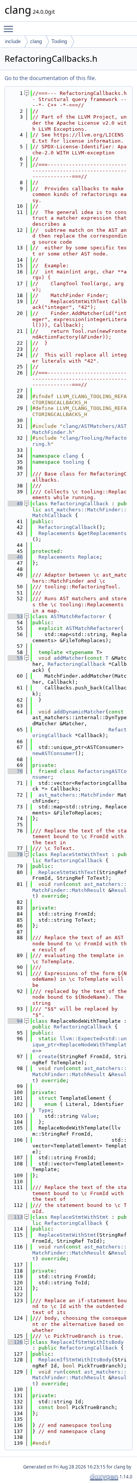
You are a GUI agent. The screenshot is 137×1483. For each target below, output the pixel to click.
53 (15, 616)
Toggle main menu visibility (10, 28)
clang (36, 41)
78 (15, 854)
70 (15, 771)
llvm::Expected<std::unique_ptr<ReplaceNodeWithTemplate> (79, 1044)
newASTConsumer (53, 753)
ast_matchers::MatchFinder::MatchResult (79, 887)
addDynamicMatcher (79, 712)
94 (15, 1021)
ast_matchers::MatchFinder (76, 795)
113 (15, 1217)
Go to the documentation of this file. (50, 78)
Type (44, 1110)
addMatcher (69, 658)
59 (15, 658)
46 (15, 557)
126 (15, 1342)
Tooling (59, 41)
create (47, 1056)
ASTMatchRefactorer (78, 616)
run (58, 884)
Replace (88, 557)
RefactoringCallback (79, 503)
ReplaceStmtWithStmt (79, 1217)
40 (15, 503)
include (13, 41)
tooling (73, 462)
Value (88, 1116)
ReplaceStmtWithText (79, 854)
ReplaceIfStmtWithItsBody (87, 1342)
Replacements (56, 533)
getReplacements (104, 533)
